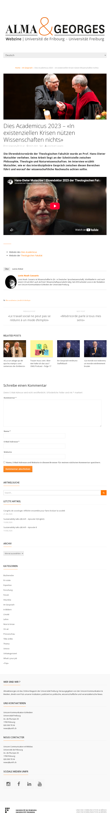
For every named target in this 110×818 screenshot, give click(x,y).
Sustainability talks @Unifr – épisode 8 (20, 527)
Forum (6, 595)
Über (7, 269)
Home (17, 68)
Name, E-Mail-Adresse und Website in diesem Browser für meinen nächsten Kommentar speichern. (53, 462)
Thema (6, 643)
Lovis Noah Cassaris (28, 275)
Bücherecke (8, 575)
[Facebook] (19, 783)
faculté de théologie (24, 300)
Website (8, 452)
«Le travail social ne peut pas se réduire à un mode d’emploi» (29, 318)
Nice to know (8, 624)
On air (22, 146)
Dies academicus (11, 300)
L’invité (6, 614)
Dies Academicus (29, 252)
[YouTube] (40, 783)
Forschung (7, 590)
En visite (7, 580)
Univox (6, 648)
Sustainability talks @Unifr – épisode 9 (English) (23, 519)
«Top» (6, 663)
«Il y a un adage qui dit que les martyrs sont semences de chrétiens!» (14, 363)
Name (7, 431)
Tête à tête (8, 638)
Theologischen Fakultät (31, 255)
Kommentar (10, 397)
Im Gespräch (27, 68)
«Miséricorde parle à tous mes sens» (80, 318)
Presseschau (9, 634)
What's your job (10, 658)
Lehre (5, 619)
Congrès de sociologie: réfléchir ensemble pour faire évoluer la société (34, 510)
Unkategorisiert (10, 653)
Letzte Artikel (17, 269)
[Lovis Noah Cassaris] (11, 287)
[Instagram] (8, 783)
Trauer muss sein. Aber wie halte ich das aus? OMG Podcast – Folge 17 (40, 363)
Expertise (7, 585)
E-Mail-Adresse (11, 441)
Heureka (7, 599)
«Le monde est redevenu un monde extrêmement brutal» (95, 363)
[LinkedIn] (29, 783)
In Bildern (7, 609)
